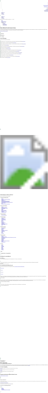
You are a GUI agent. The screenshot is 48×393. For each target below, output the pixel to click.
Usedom (2, 209)
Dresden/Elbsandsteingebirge (5, 230)
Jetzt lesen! (1, 370)
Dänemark (3, 249)
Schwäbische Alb (3, 238)
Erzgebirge (3, 233)
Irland (2, 245)
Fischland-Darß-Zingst (4, 212)
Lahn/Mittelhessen (3, 219)
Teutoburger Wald (3, 222)
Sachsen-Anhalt (3, 231)
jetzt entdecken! (23, 41)
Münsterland (3, 223)
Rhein (2, 220)
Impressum (3, 388)
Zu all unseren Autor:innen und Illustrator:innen (19, 266)
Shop (2, 20)
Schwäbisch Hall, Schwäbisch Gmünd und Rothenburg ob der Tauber (9, 237)
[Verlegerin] (0, 359)
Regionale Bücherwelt (4, 21)
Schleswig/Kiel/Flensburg (4, 207)
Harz (2, 232)
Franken (2, 241)
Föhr (2, 203)
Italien (2, 247)
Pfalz (2, 221)
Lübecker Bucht (3, 208)
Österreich (3, 248)
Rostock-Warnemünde (4, 210)
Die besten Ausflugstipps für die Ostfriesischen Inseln (7, 202)
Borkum (2, 198)
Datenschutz (3, 389)
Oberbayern (3, 239)
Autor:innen (3, 13)
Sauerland (3, 218)
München (3, 240)
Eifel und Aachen (3, 224)
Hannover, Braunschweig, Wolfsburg (5, 201)
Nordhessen (3, 228)
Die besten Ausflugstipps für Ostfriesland (6, 199)
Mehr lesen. (29, 365)
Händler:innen (3, 12)
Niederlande (3, 246)
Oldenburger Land (3, 200)
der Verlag (4, 23)
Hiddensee (3, 211)
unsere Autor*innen (5, 24)
